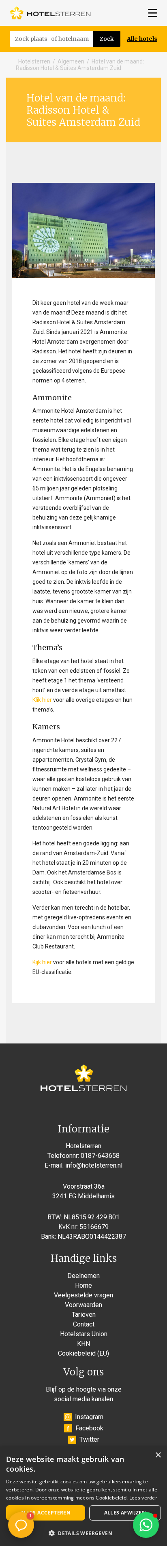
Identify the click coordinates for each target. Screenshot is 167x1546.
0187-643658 (100, 1156)
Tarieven (84, 1314)
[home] (50, 12)
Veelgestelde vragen (83, 1295)
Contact (83, 1324)
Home (83, 1285)
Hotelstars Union (83, 1334)
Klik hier (42, 700)
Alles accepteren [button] (46, 1512)
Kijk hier (42, 962)
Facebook (89, 1428)
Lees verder (143, 1497)
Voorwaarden (83, 1305)
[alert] (83, 1496)
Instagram (89, 1417)
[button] (146, 1525)
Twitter (89, 1439)
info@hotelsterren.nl (93, 1165)
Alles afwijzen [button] (125, 1512)
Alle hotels (142, 38)
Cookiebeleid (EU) (83, 1353)
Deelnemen (83, 1276)
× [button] (158, 1455)
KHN (83, 1343)
